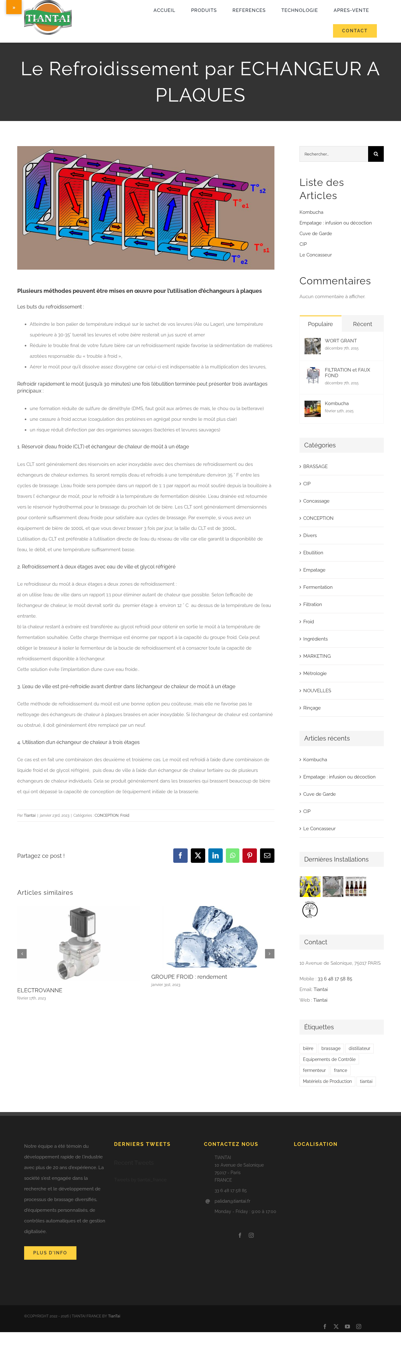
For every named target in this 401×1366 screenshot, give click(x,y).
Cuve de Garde (315, 233)
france (340, 1070)
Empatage (314, 570)
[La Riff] (333, 886)
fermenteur (314, 1070)
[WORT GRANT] (313, 343)
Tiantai (30, 815)
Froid (124, 815)
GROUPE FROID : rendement (189, 976)
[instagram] (251, 1235)
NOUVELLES (317, 691)
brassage (331, 1048)
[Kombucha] (313, 406)
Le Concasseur (315, 255)
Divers (310, 535)
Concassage (316, 501)
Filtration (312, 604)
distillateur (359, 1048)
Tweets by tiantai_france (140, 1180)
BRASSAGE (315, 466)
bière (308, 1048)
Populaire (320, 324)
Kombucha (311, 212)
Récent (362, 324)
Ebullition (313, 553)
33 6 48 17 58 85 (335, 979)
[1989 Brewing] (310, 886)
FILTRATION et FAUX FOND (347, 372)
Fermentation (318, 587)
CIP (303, 244)
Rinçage (312, 708)
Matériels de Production (327, 1081)
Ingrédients (315, 639)
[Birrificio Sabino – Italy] (310, 909)
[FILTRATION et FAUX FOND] (313, 372)
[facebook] (239, 1235)
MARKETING (317, 656)
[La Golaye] (356, 886)
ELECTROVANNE (39, 990)
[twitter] (336, 1326)
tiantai (366, 1081)
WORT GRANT (341, 341)
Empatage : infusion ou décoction (335, 223)
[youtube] (347, 1326)
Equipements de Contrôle (329, 1059)
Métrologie (315, 673)
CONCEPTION (106, 815)
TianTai (114, 1316)
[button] (22, 953)
